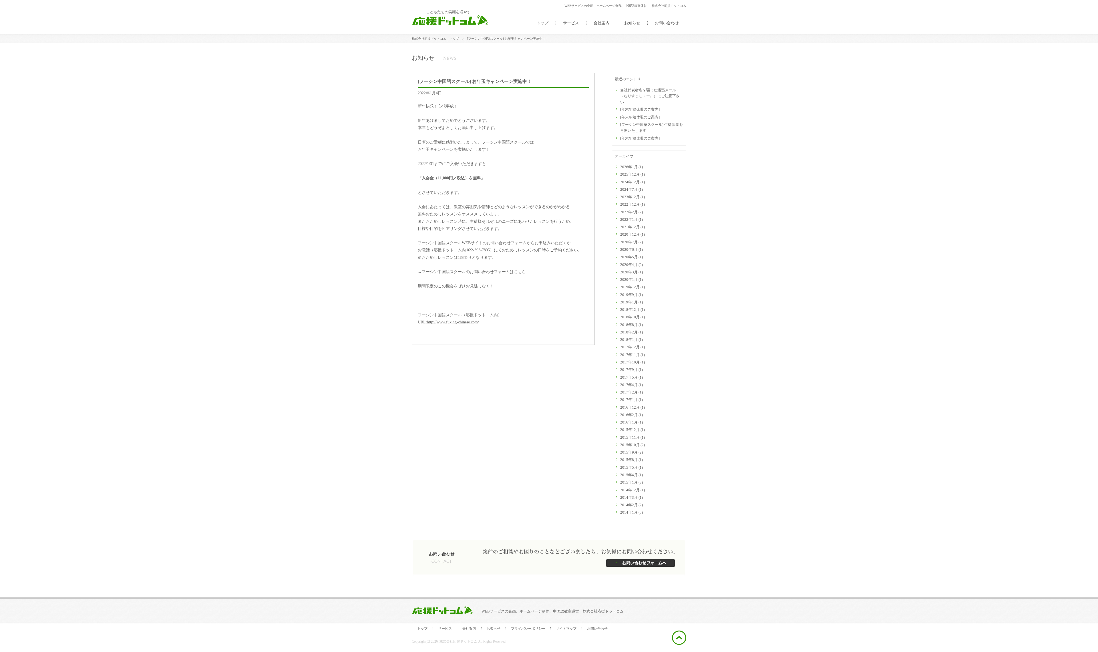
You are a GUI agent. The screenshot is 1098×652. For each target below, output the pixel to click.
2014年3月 (629, 497)
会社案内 (602, 23)
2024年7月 (629, 189)
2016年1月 (629, 422)
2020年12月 (630, 234)
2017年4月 (629, 385)
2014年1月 (629, 512)
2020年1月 (629, 279)
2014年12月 (630, 490)
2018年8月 (629, 325)
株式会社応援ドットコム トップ (435, 38)
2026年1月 (629, 167)
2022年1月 (629, 219)
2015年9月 (629, 452)
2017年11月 (630, 355)
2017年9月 (629, 369)
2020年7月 (629, 242)
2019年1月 (629, 302)
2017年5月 (629, 377)
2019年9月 (629, 295)
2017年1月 (629, 399)
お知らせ (632, 23)
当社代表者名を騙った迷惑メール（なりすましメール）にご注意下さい (650, 96)
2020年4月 (629, 265)
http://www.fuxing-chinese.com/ (453, 322)
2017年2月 (629, 392)
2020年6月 (629, 249)
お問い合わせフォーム (507, 243)
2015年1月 (629, 482)
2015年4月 (629, 475)
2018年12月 (630, 309)
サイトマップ (566, 629)
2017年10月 (630, 362)
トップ (542, 23)
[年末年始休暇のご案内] (640, 109)
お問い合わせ (667, 23)
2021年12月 (630, 227)
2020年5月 (629, 257)
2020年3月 (629, 272)
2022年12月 (630, 204)
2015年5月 (629, 467)
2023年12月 (630, 197)
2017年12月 (630, 347)
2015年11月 (630, 437)
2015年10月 (630, 445)
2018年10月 (630, 317)
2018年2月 (629, 332)
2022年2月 (629, 212)
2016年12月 (630, 407)
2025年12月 (630, 174)
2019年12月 (630, 287)
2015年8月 (629, 460)
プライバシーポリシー (528, 629)
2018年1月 (629, 339)
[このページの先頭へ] (679, 641)
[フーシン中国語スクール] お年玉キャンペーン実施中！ (475, 81)
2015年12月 (630, 430)
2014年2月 (629, 505)
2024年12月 (630, 182)
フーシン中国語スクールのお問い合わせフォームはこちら (474, 272)
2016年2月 (629, 415)
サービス (571, 23)
